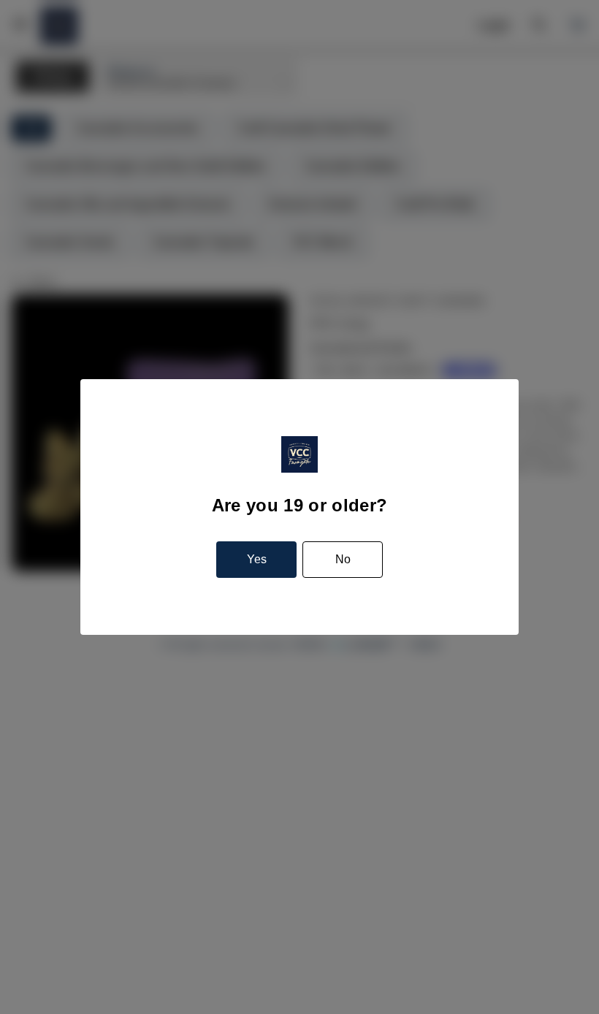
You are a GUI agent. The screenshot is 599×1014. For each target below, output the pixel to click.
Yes (257, 559)
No (343, 559)
